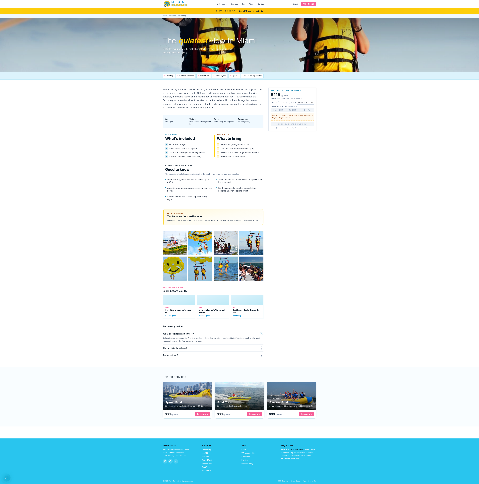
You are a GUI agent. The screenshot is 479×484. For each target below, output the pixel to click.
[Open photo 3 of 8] (226, 243)
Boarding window (284, 106)
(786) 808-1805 (297, 450)
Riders (274, 102)
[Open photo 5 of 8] (175, 269)
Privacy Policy (247, 464)
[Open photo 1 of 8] (175, 243)
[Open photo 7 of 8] (226, 269)
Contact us (245, 457)
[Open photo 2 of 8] (200, 243)
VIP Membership (248, 453)
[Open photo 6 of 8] (200, 269)
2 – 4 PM (307, 110)
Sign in (296, 4)
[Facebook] (170, 461)
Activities (221, 4)
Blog (243, 4)
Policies (244, 460)
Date (293, 102)
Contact (261, 4)
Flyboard (205, 457)
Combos (234, 4)
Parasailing (206, 450)
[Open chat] (6, 477)
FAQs (243, 450)
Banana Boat (207, 464)
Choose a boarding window (292, 124)
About (251, 4)
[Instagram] (165, 461)
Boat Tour (206, 467)
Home (165, 16)
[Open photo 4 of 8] (251, 243)
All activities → (208, 471)
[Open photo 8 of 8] (251, 269)
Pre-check (309, 4)
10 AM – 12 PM (278, 110)
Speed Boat (207, 460)
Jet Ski (205, 453)
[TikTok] (176, 461)
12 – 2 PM (292, 110)
